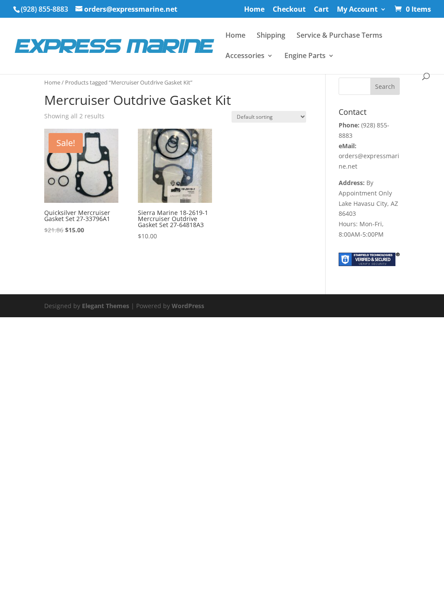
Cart (321, 10)
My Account (357, 10)
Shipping (271, 36)
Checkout (289, 10)
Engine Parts (305, 56)
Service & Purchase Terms (339, 36)
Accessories (244, 56)
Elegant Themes (105, 306)
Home (254, 10)
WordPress (188, 306)
